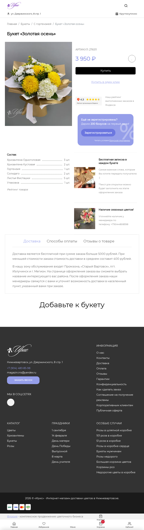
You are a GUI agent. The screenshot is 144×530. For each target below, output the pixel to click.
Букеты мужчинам (108, 451)
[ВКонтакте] (118, 6)
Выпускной (59, 451)
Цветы (11, 430)
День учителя (61, 461)
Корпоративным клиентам (114, 405)
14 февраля (59, 435)
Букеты (12, 440)
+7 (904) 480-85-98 (18, 368)
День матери (60, 440)
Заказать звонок (23, 380)
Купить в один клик (105, 82)
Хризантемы (15, 435)
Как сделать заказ (108, 389)
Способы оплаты (62, 241)
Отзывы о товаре (98, 241)
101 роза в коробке (109, 435)
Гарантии (102, 379)
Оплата (101, 368)
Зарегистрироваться (98, 132)
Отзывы (101, 373)
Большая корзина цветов (113, 461)
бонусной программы (119, 140)
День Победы (61, 446)
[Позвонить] (134, 6)
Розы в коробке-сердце (112, 446)
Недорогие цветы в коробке (115, 472)
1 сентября (59, 430)
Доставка (32, 241)
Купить (105, 70)
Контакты (103, 358)
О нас (100, 352)
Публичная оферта (109, 410)
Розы (10, 446)
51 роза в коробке (108, 440)
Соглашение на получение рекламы (114, 397)
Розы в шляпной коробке (114, 430)
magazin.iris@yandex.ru (21, 372)
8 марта (57, 456)
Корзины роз (105, 467)
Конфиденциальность (111, 384)
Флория (12, 516)
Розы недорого (107, 456)
